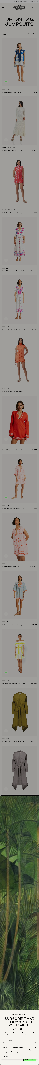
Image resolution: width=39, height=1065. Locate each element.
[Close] (36, 1047)
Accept (7, 1056)
